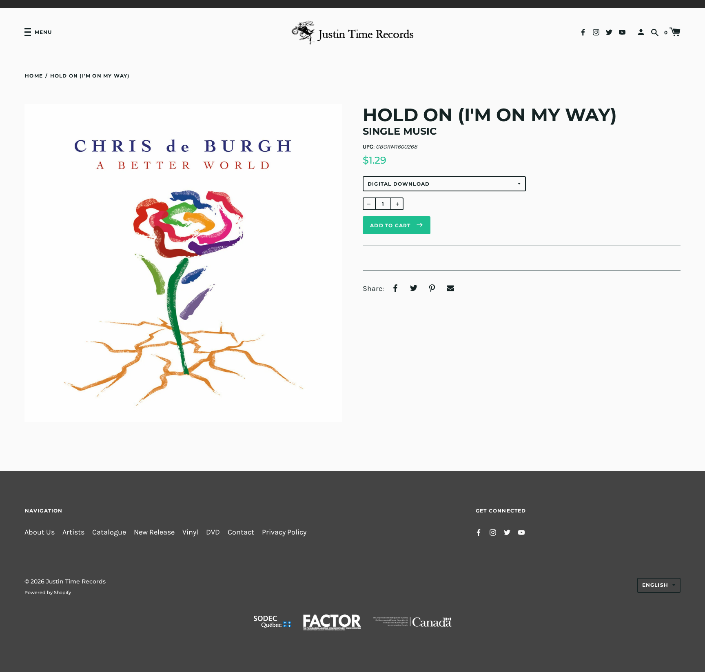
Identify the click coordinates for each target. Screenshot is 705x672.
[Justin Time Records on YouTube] (622, 31)
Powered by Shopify (47, 592)
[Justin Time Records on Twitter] (609, 31)
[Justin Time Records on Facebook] (583, 31)
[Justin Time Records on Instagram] (596, 31)
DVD (213, 532)
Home (34, 76)
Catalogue (109, 532)
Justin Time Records (76, 581)
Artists (73, 532)
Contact (241, 532)
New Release (154, 532)
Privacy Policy (284, 532)
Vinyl (190, 532)
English (655, 585)
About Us (39, 532)
